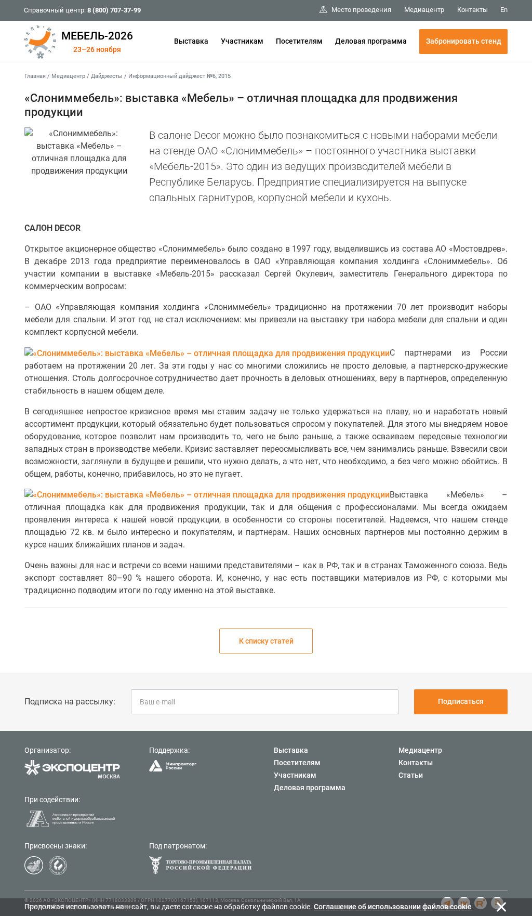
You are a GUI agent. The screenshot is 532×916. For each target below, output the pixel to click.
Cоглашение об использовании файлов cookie (393, 906)
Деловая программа (371, 41)
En (504, 10)
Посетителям (299, 41)
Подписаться (461, 701)
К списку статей (266, 641)
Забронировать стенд (463, 41)
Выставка (191, 41)
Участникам (242, 41)
